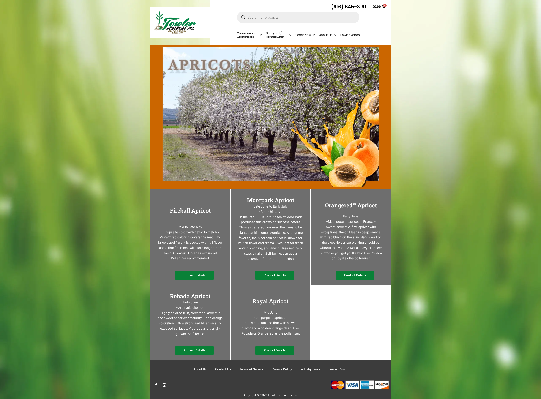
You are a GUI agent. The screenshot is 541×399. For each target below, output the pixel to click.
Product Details (194, 275)
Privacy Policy (282, 369)
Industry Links (310, 369)
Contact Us (223, 369)
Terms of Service (251, 369)
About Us (200, 369)
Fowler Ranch (337, 369)
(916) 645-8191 (348, 6)
